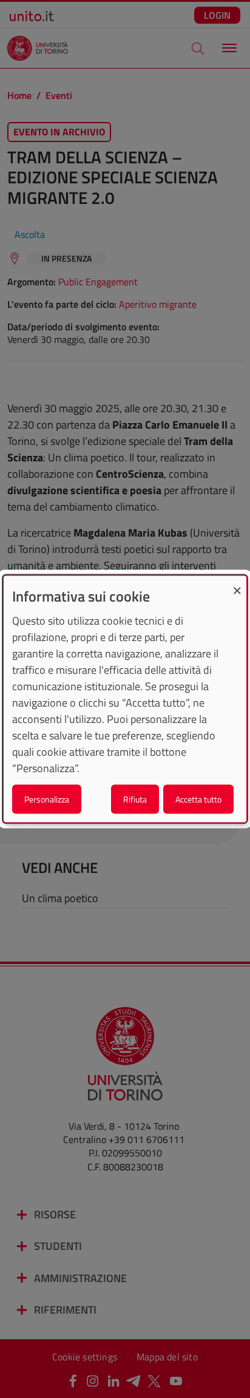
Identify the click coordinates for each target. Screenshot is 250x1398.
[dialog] (125, 699)
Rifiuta (135, 799)
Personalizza (46, 799)
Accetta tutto (198, 799)
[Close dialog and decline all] (237, 583)
